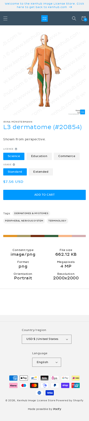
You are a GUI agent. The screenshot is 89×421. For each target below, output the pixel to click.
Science (14, 156)
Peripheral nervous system (24, 221)
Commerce (66, 156)
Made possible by (44, 409)
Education (39, 156)
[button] (5, 18)
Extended (40, 172)
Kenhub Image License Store (36, 400)
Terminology (57, 221)
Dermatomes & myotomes (31, 213)
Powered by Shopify (70, 400)
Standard (15, 172)
